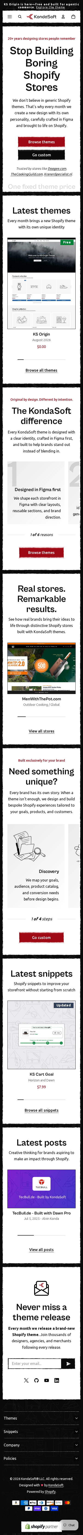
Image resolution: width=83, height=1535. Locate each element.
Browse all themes (41, 370)
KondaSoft (55, 1485)
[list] (41, 295)
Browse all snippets (42, 1110)
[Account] (63, 17)
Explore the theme (50, 7)
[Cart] (73, 17)
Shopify (50, 1492)
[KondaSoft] (41, 16)
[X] (26, 1380)
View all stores (41, 731)
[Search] (20, 17)
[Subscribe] (67, 1363)
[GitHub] (36, 1380)
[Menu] (10, 17)
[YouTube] (47, 1380)
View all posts (41, 1250)
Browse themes (41, 142)
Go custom (41, 155)
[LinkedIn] (57, 1380)
